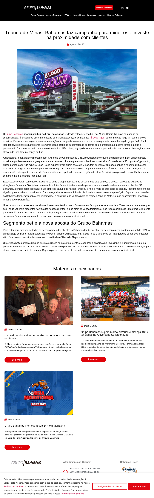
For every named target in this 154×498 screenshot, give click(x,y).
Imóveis (101, 15)
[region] (77, 485)
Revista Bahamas (115, 15)
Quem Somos (37, 15)
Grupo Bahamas (14, 134)
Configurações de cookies (110, 486)
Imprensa (91, 15)
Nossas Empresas (54, 15)
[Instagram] (122, 8)
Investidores (79, 15)
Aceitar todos (139, 486)
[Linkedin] (127, 8)
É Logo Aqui (97, 137)
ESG (67, 15)
